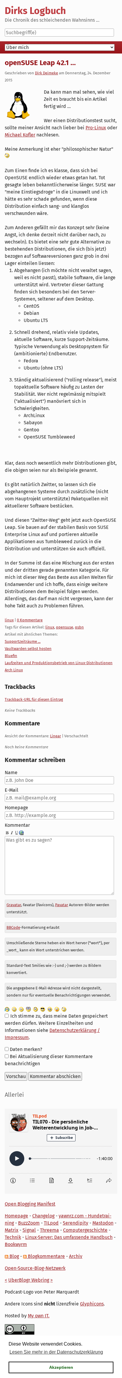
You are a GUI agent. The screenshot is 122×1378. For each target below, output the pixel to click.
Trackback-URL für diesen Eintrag (34, 699)
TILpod (51, 1223)
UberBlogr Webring (28, 1280)
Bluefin (11, 655)
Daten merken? (26, 1049)
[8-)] (42, 1009)
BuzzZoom (29, 1223)
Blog (13, 1256)
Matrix (11, 1230)
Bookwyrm (16, 1244)
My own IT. (38, 1316)
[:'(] (7, 1009)
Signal (29, 1230)
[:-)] (14, 1009)
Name (11, 772)
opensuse (64, 627)
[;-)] (64, 1009)
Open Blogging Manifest (30, 1204)
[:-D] (49, 1009)
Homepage (16, 807)
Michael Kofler (20, 135)
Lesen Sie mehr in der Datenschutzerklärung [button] (56, 1352)
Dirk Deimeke (46, 73)
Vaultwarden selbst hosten (28, 648)
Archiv (75, 1256)
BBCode (13, 927)
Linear (55, 736)
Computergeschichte (85, 1230)
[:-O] (28, 1009)
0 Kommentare (30, 620)
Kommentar (17, 825)
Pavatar (61, 905)
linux (9, 620)
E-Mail (11, 790)
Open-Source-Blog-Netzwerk (35, 1268)
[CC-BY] (19, 1329)
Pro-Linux (96, 128)
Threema (49, 1230)
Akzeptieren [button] (61, 1367)
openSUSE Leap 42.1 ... (40, 63)
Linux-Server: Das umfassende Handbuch (69, 1237)
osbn (79, 627)
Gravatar (14, 905)
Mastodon (102, 1223)
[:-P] (56, 1009)
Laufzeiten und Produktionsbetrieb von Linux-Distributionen (59, 663)
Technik (13, 1237)
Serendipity (75, 1223)
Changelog (43, 1216)
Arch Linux (14, 670)
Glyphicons (92, 1304)
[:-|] (21, 1009)
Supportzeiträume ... (23, 641)
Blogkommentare (46, 1256)
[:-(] (35, 1009)
